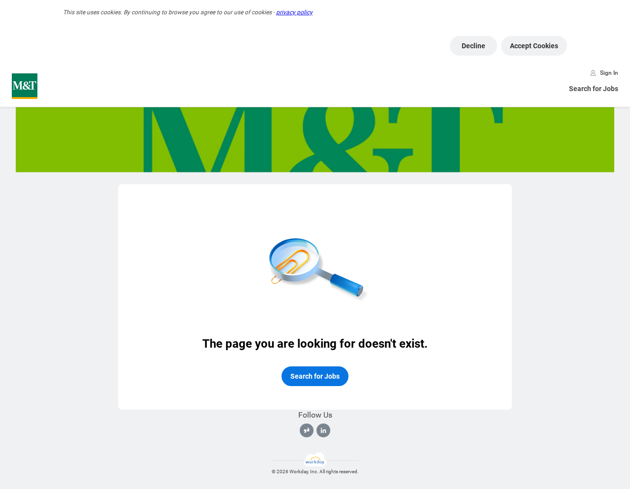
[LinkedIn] (323, 430)
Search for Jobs (593, 89)
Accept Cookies (534, 46)
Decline (473, 46)
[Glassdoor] (307, 430)
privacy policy (294, 12)
